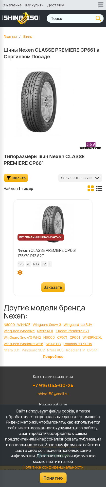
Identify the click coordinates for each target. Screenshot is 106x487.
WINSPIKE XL (92, 337)
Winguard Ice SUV (78, 324)
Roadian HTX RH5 (78, 343)
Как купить (34, 5)
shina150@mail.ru (53, 393)
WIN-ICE (23, 324)
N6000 (49, 337)
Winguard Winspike (19, 331)
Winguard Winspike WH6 (23, 343)
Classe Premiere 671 (72, 331)
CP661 (75, 337)
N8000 (9, 324)
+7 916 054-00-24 (53, 385)
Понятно (53, 478)
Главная (10, 36)
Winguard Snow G (47, 324)
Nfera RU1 (45, 331)
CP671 (62, 337)
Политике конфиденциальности (53, 467)
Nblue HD (53, 343)
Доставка (55, 5)
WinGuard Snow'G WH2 (22, 337)
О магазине (12, 5)
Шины (27, 36)
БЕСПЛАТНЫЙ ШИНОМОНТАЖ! (40, 237)
